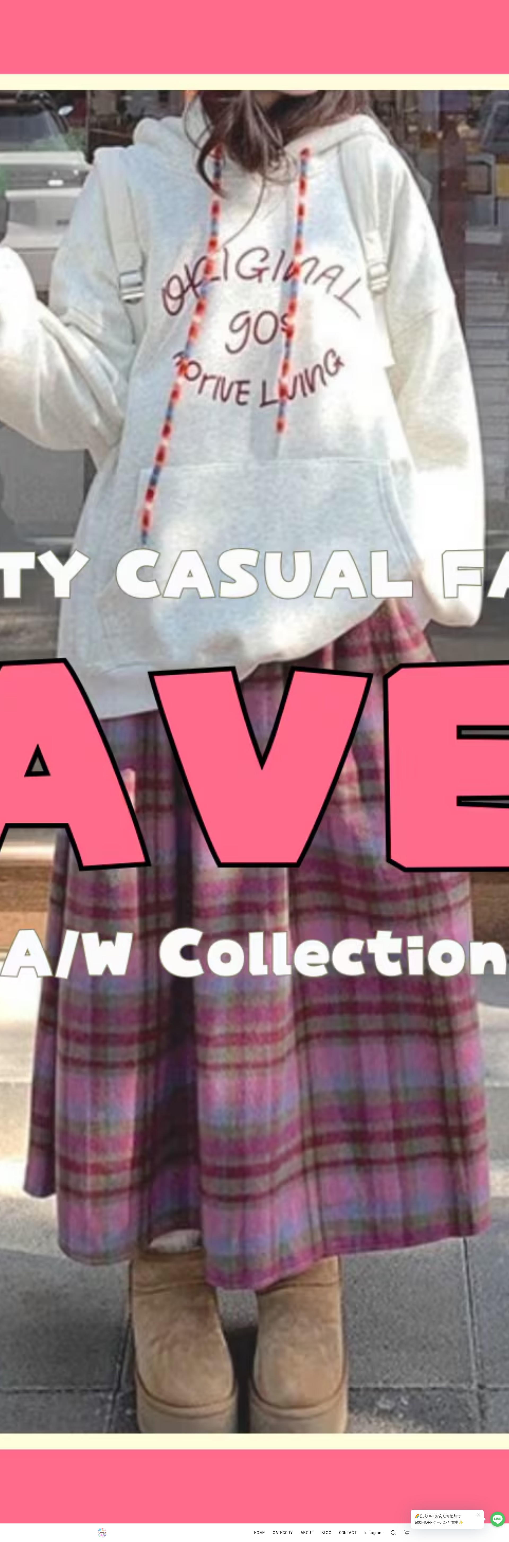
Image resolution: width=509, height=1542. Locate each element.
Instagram (374, 1533)
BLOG (326, 1533)
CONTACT (348, 1533)
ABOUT (307, 1533)
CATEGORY (283, 1533)
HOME (259, 1533)
